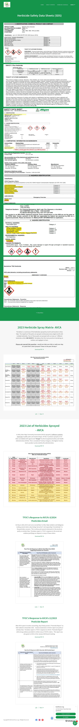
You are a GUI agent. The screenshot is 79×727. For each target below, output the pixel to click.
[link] (7, 4)
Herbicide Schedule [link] (62, 4)
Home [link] (42, 4)
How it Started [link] (50, 4)
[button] (73, 5)
